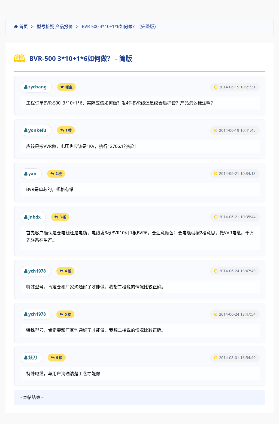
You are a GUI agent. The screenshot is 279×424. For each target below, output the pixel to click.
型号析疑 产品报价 (55, 26)
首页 (23, 26)
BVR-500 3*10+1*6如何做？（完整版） (120, 26)
